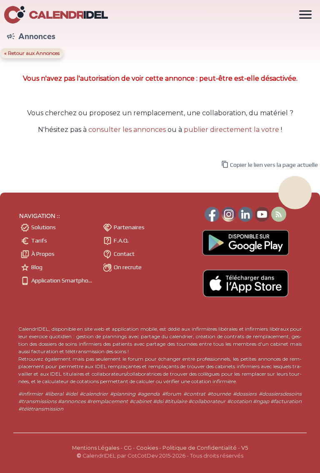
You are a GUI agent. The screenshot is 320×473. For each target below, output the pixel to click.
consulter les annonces (127, 130)
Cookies (147, 448)
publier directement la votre (231, 130)
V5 (244, 448)
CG (128, 448)
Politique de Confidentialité (199, 448)
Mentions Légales (95, 448)
